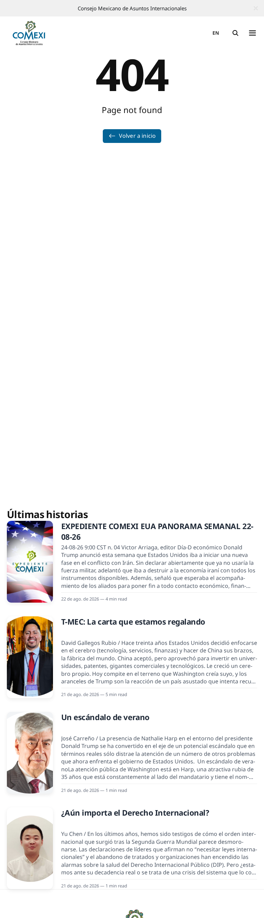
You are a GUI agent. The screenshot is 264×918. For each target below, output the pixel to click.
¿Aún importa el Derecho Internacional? (135, 812)
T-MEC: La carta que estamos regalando (133, 621)
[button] (235, 33)
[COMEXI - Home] (29, 33)
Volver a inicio (137, 135)
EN (215, 33)
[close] (255, 8)
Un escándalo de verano (105, 717)
